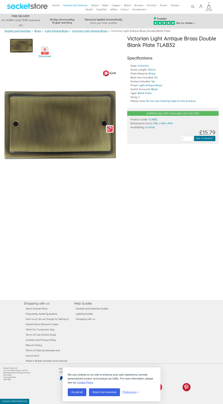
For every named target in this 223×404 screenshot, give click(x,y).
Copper (116, 5)
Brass (95, 5)
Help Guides (83, 303)
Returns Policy (34, 345)
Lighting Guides (84, 313)
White (113, 9)
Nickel (88, 9)
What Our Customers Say (40, 329)
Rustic (163, 5)
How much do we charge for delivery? (47, 319)
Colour (124, 9)
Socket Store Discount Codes (42, 324)
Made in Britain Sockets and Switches (46, 360)
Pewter (175, 5)
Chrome (151, 5)
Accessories (138, 9)
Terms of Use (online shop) (41, 334)
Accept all (77, 392)
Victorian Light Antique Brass (89, 30)
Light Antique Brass (56, 30)
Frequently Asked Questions (41, 313)
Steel (105, 5)
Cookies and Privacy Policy (41, 339)
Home (55, 5)
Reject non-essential (104, 392)
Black (127, 5)
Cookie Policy (85, 382)
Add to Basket (204, 138)
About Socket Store (37, 308)
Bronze (139, 5)
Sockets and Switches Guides (92, 308)
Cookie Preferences (14, 401)
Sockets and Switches (75, 5)
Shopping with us (36, 303)
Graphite (101, 9)
